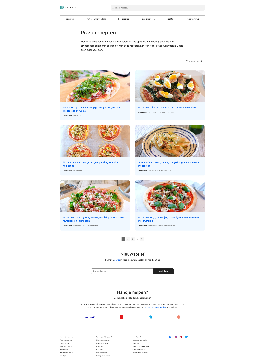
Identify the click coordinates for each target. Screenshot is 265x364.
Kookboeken (123, 19)
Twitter (186, 337)
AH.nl (150, 317)
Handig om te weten (103, 356)
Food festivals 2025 (103, 343)
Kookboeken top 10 (66, 352)
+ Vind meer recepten (194, 61)
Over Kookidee (137, 337)
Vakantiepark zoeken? (140, 352)
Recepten (70, 19)
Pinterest (180, 337)
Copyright (135, 343)
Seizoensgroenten (66, 346)
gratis (117, 260)
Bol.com (90, 317)
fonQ (178, 317)
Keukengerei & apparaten (104, 337)
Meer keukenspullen (103, 340)
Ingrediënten (64, 343)
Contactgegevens (138, 349)
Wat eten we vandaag (96, 19)
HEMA (121, 317)
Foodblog (99, 346)
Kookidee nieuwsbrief (139, 340)
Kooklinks (99, 349)
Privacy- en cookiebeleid (140, 346)
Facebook (170, 337)
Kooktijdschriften (102, 352)
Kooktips (171, 19)
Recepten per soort (66, 340)
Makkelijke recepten (67, 337)
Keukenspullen (148, 19)
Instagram (175, 337)
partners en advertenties (155, 307)
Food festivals (193, 19)
